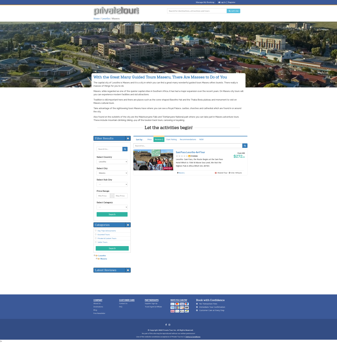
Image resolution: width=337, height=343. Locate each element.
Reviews (158, 139)
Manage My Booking (205, 2)
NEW (201, 139)
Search (112, 214)
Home (96, 18)
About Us (97, 303)
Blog (95, 310)
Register (231, 2)
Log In (223, 2)
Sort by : (139, 139)
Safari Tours (102, 242)
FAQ (120, 307)
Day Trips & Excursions (107, 231)
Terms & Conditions (192, 337)
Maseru (182, 173)
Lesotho (106, 18)
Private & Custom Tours (107, 238)
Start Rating (171, 139)
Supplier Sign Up (151, 303)
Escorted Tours (104, 234)
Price (149, 139)
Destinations (98, 307)
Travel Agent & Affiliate (153, 307)
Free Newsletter (99, 313)
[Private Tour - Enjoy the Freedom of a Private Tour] (116, 11)
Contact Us (123, 303)
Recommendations (188, 139)
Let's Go (235, 11)
